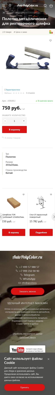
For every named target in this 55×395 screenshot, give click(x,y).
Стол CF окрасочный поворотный (38, 215)
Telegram (29, 275)
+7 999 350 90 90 (29, 271)
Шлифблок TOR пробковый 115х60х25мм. (13, 215)
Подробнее (41, 232)
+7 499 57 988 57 (29, 267)
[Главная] (4, 12)
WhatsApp (29, 278)
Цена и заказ (21, 32)
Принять (24, 387)
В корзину (14, 129)
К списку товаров (12, 137)
